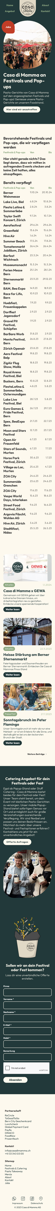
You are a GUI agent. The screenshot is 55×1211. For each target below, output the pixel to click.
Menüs (8, 1174)
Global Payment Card (17, 1126)
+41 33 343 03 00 (14, 1153)
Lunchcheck (11, 1124)
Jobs (7, 1183)
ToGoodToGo (12, 1118)
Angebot (10, 11)
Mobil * (6, 1038)
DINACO (9, 1132)
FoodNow (10, 1135)
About (45, 5)
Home (9, 5)
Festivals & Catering (16, 1168)
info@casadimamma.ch (18, 1150)
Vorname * (8, 999)
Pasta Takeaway (14, 1171)
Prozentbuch (12, 1138)
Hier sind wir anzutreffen (21, 109)
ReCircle (9, 1115)
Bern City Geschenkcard (18, 1121)
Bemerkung (9, 1051)
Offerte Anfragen (17, 841)
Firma (6, 986)
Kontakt (45, 11)
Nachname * (9, 1012)
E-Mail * (7, 1025)
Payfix (8, 1130)
